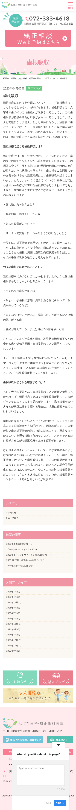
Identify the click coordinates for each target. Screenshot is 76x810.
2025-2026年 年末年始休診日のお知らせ (26, 560)
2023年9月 (11, 651)
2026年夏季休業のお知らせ (19, 544)
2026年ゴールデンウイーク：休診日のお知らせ (29, 555)
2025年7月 (11, 613)
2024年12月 (12, 624)
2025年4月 (11, 618)
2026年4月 (11, 597)
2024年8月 (11, 629)
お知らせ (11, 512)
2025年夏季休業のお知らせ (19, 565)
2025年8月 (11, 608)
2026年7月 (11, 592)
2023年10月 (12, 645)
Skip (48, 802)
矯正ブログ (34, 88)
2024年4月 (11, 634)
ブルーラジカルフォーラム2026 (21, 549)
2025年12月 (12, 602)
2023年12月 (12, 640)
